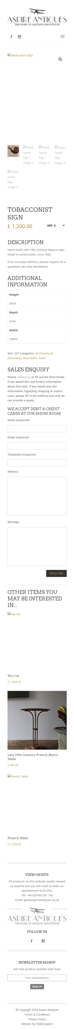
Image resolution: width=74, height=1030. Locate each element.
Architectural (44, 353)
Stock (42, 358)
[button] (60, 59)
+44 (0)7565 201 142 (40, 895)
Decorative (14, 358)
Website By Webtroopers (37, 1024)
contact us (24, 377)
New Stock (30, 358)
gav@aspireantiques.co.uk (41, 900)
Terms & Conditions (37, 1014)
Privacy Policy (37, 1019)
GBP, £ (51, 225)
